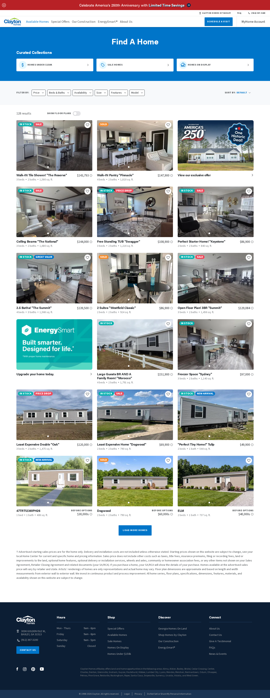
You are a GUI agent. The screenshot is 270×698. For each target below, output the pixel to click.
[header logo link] (12, 21)
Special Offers (60, 22)
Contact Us (28, 650)
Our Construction (83, 22)
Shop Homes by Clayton (172, 635)
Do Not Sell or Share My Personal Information (169, 694)
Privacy (138, 694)
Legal (127, 694)
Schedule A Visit (218, 21)
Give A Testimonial (220, 641)
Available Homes (37, 22)
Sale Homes (115, 641)
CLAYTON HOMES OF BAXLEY (216, 13)
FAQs (212, 648)
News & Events (218, 654)
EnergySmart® (108, 22)
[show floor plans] (77, 113)
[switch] (76, 113)
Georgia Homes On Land (172, 629)
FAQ (239, 13)
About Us (126, 22)
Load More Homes (135, 530)
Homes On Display (118, 648)
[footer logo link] (25, 620)
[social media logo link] (17, 669)
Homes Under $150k (119, 654)
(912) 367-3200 (258, 13)
